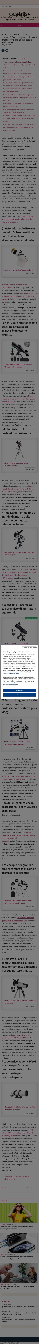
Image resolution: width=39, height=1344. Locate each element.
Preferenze (19, 690)
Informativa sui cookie (13, 673)
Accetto (19, 694)
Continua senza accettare (29, 647)
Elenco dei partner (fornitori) (10, 684)
